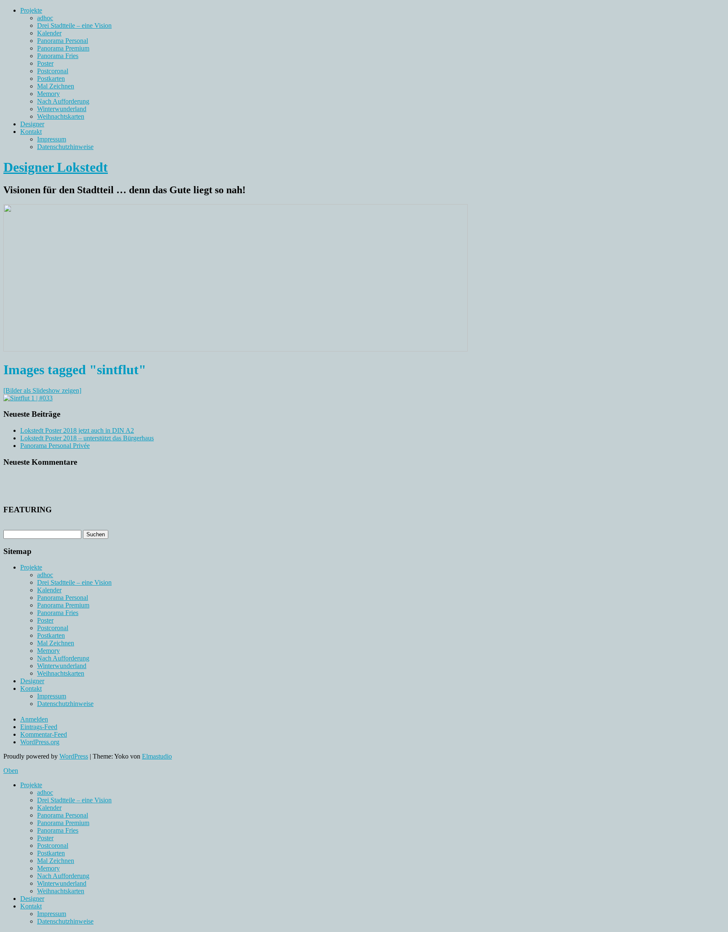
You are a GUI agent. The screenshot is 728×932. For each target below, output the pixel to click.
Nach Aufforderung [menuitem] (63, 875)
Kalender (49, 33)
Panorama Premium (63, 48)
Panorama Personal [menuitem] (62, 815)
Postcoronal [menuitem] (52, 845)
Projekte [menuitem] (31, 784)
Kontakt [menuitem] (31, 906)
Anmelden (34, 719)
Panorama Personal (62, 40)
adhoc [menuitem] (45, 792)
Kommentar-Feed (43, 734)
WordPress (73, 756)
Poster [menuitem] (45, 837)
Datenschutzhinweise (65, 146)
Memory (48, 93)
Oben (10, 770)
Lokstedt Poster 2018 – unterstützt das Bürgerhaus (87, 438)
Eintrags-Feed (38, 726)
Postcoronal (52, 71)
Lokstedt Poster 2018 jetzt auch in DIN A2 (77, 430)
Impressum (51, 139)
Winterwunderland (61, 108)
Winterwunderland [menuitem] (61, 883)
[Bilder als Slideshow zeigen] (42, 390)
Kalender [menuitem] (49, 807)
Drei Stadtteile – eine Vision (74, 25)
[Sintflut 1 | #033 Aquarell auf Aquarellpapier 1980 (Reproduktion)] (28, 398)
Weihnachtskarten (60, 116)
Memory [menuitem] (48, 868)
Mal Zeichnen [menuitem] (55, 860)
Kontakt (31, 131)
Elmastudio (157, 756)
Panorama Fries (57, 55)
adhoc (45, 17)
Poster (45, 63)
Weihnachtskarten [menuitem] (60, 891)
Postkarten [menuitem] (51, 853)
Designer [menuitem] (32, 898)
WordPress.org (39, 742)
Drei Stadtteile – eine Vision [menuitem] (74, 800)
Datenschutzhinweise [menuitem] (65, 921)
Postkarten (51, 78)
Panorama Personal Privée (55, 445)
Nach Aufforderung (63, 101)
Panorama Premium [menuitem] (63, 822)
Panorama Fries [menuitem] (57, 830)
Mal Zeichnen (55, 86)
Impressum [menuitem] (51, 913)
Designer (32, 124)
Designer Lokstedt (55, 167)
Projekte (31, 10)
